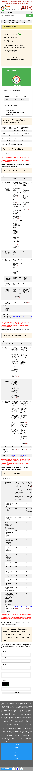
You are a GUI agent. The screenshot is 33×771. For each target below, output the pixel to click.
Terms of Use (16, 755)
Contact (16, 752)
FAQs (16, 758)
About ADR (16, 747)
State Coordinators (16, 750)
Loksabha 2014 (11, 20)
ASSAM (19, 20)
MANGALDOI (26, 20)
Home (2, 12)
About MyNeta (16, 744)
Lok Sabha (9, 12)
